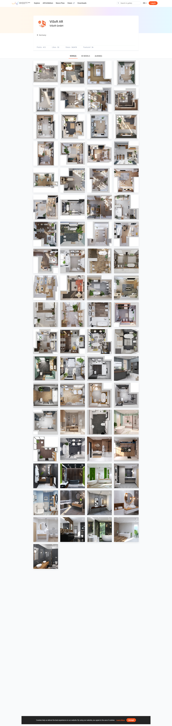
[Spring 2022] (126, 368)
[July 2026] (45, 72)
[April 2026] (126, 72)
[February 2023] (99, 314)
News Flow (60, 3)
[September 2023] (99, 261)
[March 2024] (72, 234)
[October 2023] (126, 261)
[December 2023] (45, 261)
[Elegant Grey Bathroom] (99, 502)
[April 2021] (99, 422)
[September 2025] (99, 126)
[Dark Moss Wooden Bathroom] (72, 476)
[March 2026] (45, 99)
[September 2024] (126, 153)
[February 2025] (45, 207)
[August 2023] (45, 287)
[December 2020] (126, 449)
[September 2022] (126, 341)
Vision (69, 3)
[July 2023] (72, 287)
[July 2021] (126, 395)
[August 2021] (99, 395)
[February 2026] (99, 99)
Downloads (82, 3)
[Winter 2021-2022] (72, 395)
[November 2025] (45, 126)
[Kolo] (45, 449)
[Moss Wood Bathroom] (99, 476)
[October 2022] (99, 341)
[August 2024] (45, 180)
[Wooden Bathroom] (126, 529)
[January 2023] (126, 314)
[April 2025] (99, 180)
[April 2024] (45, 234)
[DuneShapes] (72, 529)
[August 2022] (45, 368)
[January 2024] (126, 234)
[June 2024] (99, 207)
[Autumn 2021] (45, 395)
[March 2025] (126, 180)
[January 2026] (72, 99)
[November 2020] (45, 476)
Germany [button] (42, 35)
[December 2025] (126, 99)
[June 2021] (45, 422)
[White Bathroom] (45, 529)
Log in (153, 3)
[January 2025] (72, 207)
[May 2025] (99, 153)
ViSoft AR (41, 83)
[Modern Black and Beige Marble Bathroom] (99, 529)
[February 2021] (72, 449)
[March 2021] (126, 422)
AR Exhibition (48, 3)
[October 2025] (72, 126)
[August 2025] (126, 126)
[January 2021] (99, 449)
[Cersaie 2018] (72, 502)
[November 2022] (72, 341)
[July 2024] (72, 180)
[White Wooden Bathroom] (126, 502)
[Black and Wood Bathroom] (45, 556)
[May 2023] (126, 287)
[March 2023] (72, 314)
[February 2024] (99, 234)
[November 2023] (72, 261)
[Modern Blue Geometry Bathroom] (45, 502)
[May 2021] (72, 422)
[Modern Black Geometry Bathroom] (126, 476)
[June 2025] (72, 153)
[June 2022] (99, 368)
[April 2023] (45, 314)
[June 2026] (72, 72)
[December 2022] (45, 341)
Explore (37, 3)
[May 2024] (126, 207)
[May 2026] (99, 72)
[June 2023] (99, 287)
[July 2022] (72, 368)
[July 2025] (45, 153)
